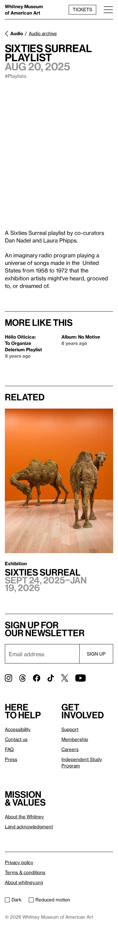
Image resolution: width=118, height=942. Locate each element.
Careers (70, 749)
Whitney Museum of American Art (24, 9)
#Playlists (15, 76)
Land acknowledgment (29, 826)
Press (11, 759)
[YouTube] (80, 678)
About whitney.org (24, 882)
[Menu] (108, 9)
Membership (74, 739)
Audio (16, 33)
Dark (16, 899)
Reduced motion (52, 899)
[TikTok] (50, 678)
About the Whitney (24, 816)
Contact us (16, 739)
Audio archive (43, 33)
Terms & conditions (25, 872)
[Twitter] (64, 678)
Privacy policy (19, 862)
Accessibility (18, 729)
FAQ (9, 749)
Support (69, 729)
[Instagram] (8, 678)
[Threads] (22, 678)
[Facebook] (36, 678)
